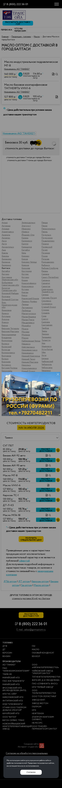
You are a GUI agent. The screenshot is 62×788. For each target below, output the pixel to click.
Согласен (31, 772)
